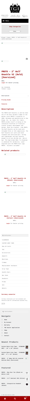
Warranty (7, 325)
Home (4, 37)
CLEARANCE (5, 240)
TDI (3, 249)
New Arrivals (6, 246)
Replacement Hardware (9, 265)
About (6, 333)
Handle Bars (6, 272)
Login (3, 82)
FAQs (5, 330)
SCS (3, 285)
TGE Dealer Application (12, 327)
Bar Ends (5, 275)
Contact (6, 335)
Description (5, 95)
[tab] (15, 96)
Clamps (8, 37)
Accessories (6, 252)
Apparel (4, 256)
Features (4, 104)
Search (15, 398)
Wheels (4, 288)
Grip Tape (5, 269)
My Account (7, 322)
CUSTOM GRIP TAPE (8, 243)
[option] (15, 51)
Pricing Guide (6, 100)
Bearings (5, 259)
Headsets (5, 278)
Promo (4, 281)
